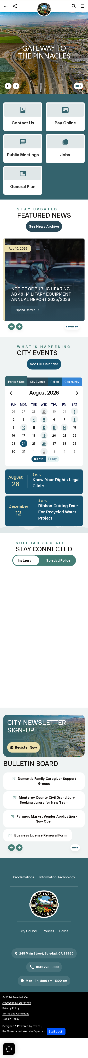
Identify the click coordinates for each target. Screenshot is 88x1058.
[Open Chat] (9, 1049)
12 (44, 427)
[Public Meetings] (22, 148)
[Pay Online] (65, 116)
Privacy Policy (10, 1008)
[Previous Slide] (8, 86)
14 (64, 427)
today (52, 458)
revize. (37, 1026)
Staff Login (56, 1031)
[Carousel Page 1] (76, 86)
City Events (37, 381)
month (38, 458)
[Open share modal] (15, 6)
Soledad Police (58, 560)
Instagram (26, 560)
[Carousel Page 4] (76, 326)
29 (44, 411)
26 (44, 443)
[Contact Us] (22, 116)
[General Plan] (22, 180)
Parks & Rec (16, 381)
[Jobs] (65, 148)
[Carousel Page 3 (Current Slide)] (72, 326)
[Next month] (77, 393)
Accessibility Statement (16, 1002)
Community (71, 381)
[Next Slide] (16, 86)
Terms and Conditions (15, 1013)
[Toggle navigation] (6, 6)
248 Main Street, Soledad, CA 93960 (46, 953)
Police (55, 381)
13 (54, 427)
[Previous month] (11, 393)
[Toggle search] (74, 6)
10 (23, 427)
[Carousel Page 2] (69, 326)
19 (43, 435)
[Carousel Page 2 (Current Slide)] (79, 86)
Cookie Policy (10, 1018)
